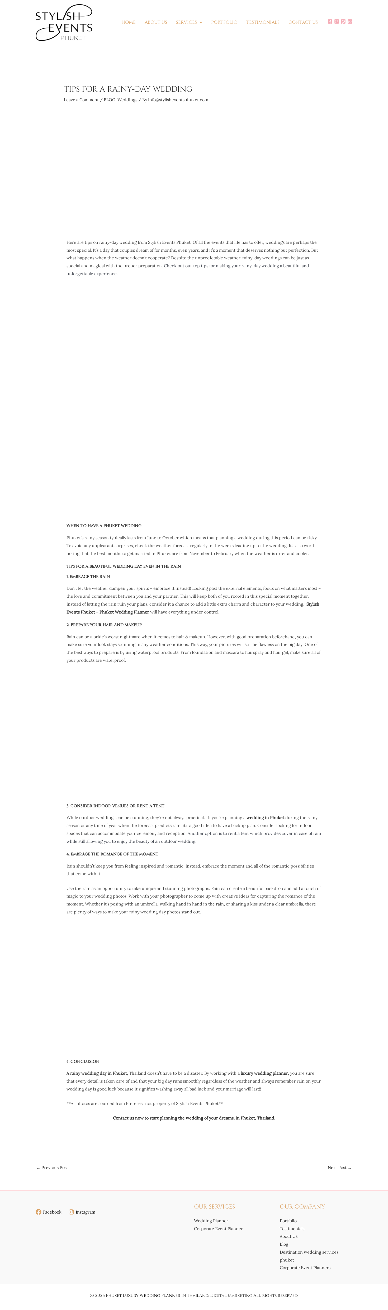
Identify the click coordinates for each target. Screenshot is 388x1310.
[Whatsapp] (349, 21)
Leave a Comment (81, 99)
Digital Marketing (231, 1295)
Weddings (127, 99)
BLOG (109, 99)
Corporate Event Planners (305, 1267)
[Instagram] (336, 21)
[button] (199, 22)
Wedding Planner (211, 1220)
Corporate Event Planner (218, 1228)
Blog (284, 1244)
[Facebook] (330, 21)
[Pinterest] (343, 21)
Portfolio (288, 1220)
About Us (288, 1236)
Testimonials (292, 1228)
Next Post (340, 1167)
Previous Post (52, 1167)
